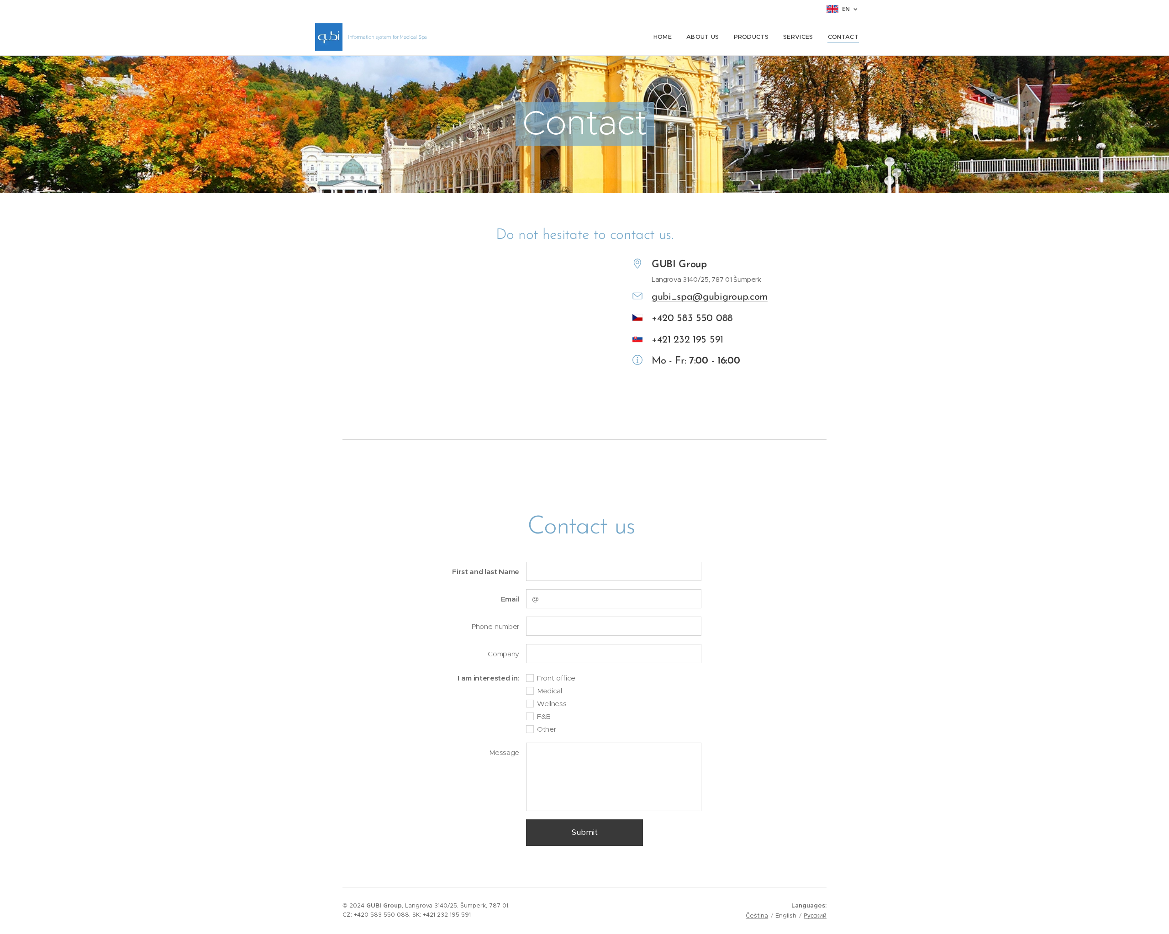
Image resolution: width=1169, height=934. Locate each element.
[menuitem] (665, 37)
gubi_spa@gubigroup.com (710, 297)
